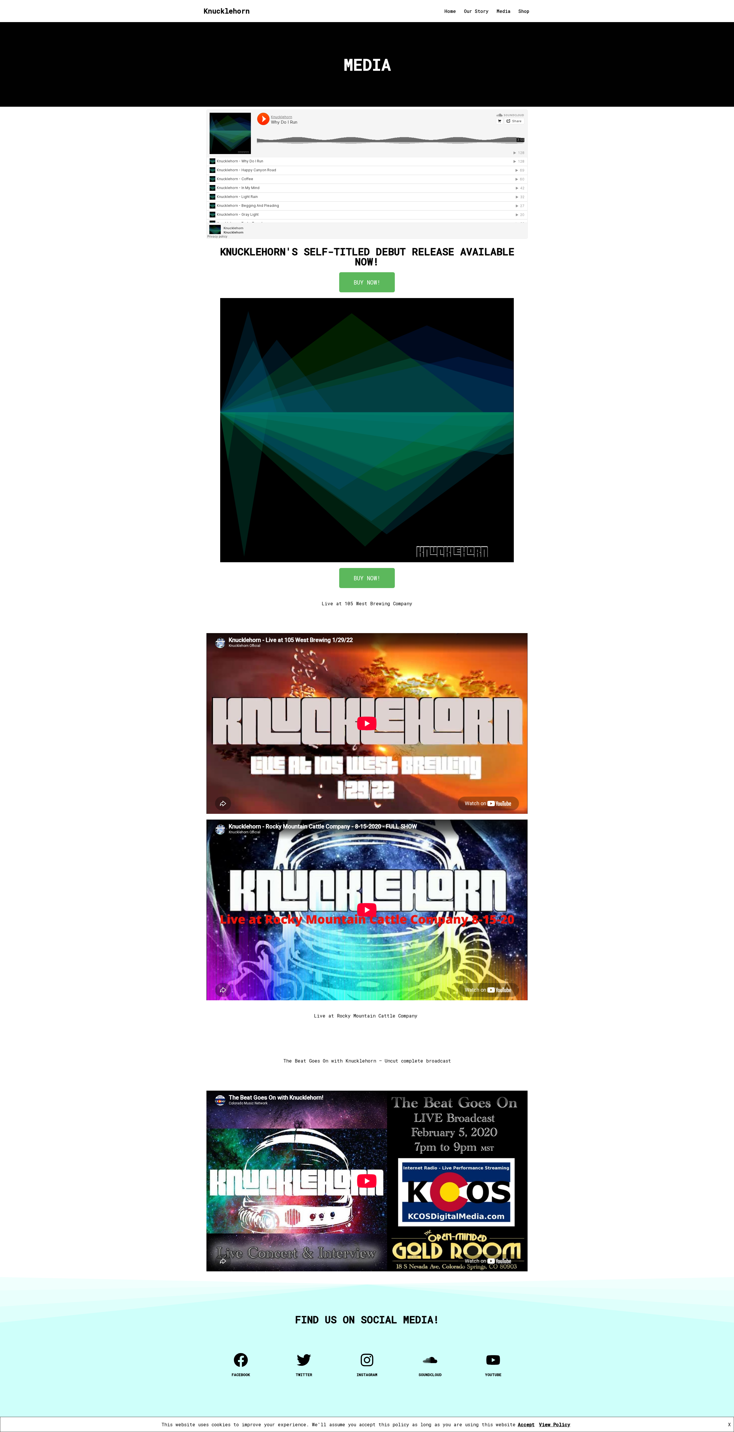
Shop (523, 11)
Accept (526, 1424)
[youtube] (493, 1360)
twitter (304, 1374)
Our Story (476, 11)
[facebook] (241, 1360)
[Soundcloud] (430, 1360)
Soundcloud (430, 1374)
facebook (241, 1374)
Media (503, 11)
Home (450, 11)
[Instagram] (367, 1360)
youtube (493, 1374)
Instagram (367, 1374)
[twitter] (304, 1360)
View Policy (554, 1424)
